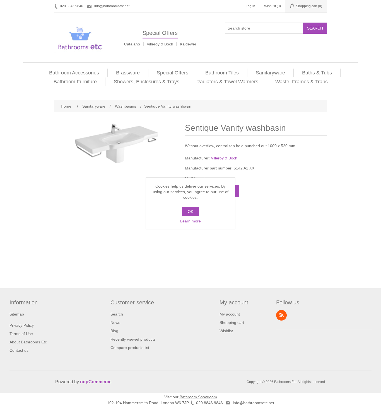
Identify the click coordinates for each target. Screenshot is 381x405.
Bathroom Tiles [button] (222, 73)
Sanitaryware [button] (270, 73)
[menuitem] (74, 73)
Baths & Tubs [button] (317, 73)
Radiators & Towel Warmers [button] (227, 81)
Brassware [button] (128, 73)
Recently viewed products (133, 339)
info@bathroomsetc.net (111, 6)
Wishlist (226, 331)
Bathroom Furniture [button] (75, 81)
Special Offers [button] (172, 73)
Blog (114, 331)
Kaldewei (188, 44)
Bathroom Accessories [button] (74, 73)
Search (315, 28)
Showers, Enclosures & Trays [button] (146, 81)
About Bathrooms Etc (28, 342)
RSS (281, 315)
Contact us (18, 350)
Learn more (190, 221)
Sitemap (16, 314)
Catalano (132, 44)
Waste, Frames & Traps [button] (301, 81)
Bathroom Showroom (198, 397)
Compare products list (129, 347)
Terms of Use (21, 333)
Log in (250, 6)
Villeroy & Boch (160, 44)
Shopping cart (232, 322)
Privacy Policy (21, 325)
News (115, 322)
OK (190, 211)
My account (230, 314)
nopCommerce (96, 381)
